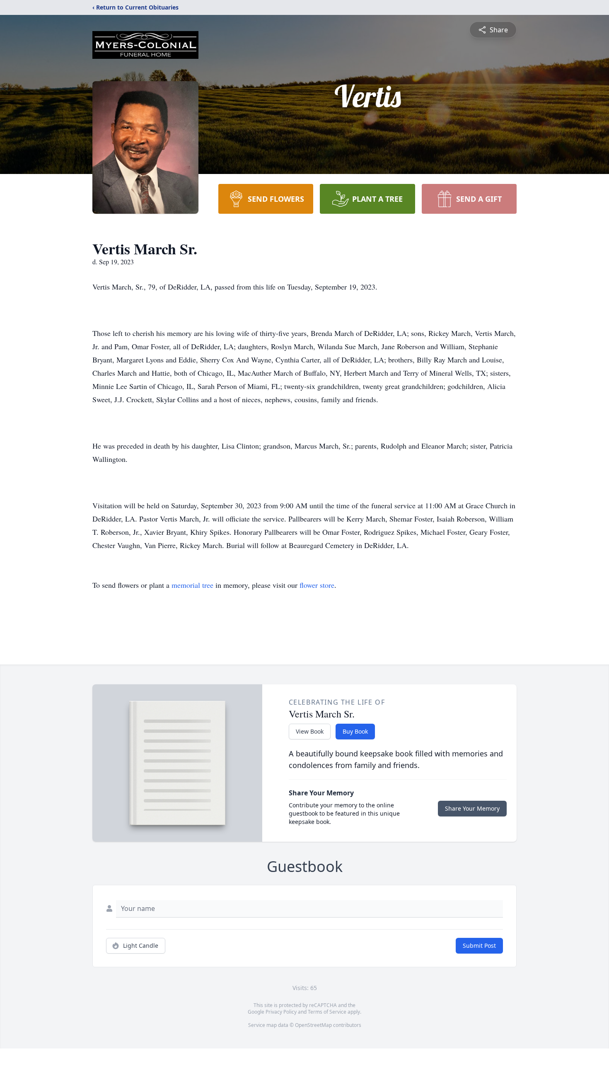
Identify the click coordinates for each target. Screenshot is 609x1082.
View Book (310, 731)
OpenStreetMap (313, 1025)
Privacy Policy (281, 1011)
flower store (317, 585)
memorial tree (192, 585)
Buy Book (355, 731)
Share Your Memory (472, 808)
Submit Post (479, 945)
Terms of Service (327, 1011)
